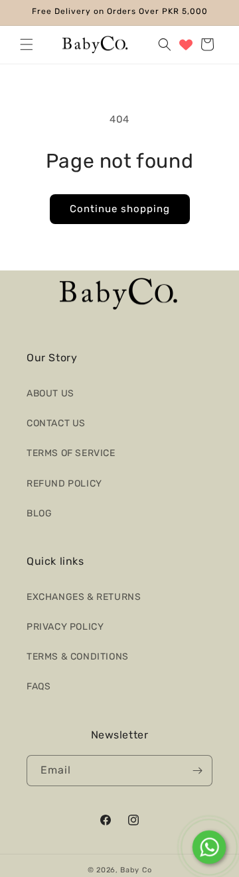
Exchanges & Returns (84, 597)
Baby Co (135, 870)
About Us (50, 393)
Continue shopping (120, 209)
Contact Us (56, 423)
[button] (26, 44)
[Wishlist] (186, 44)
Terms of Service (71, 453)
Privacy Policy (65, 626)
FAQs (38, 686)
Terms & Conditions (78, 656)
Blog (39, 513)
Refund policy (64, 483)
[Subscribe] (197, 770)
